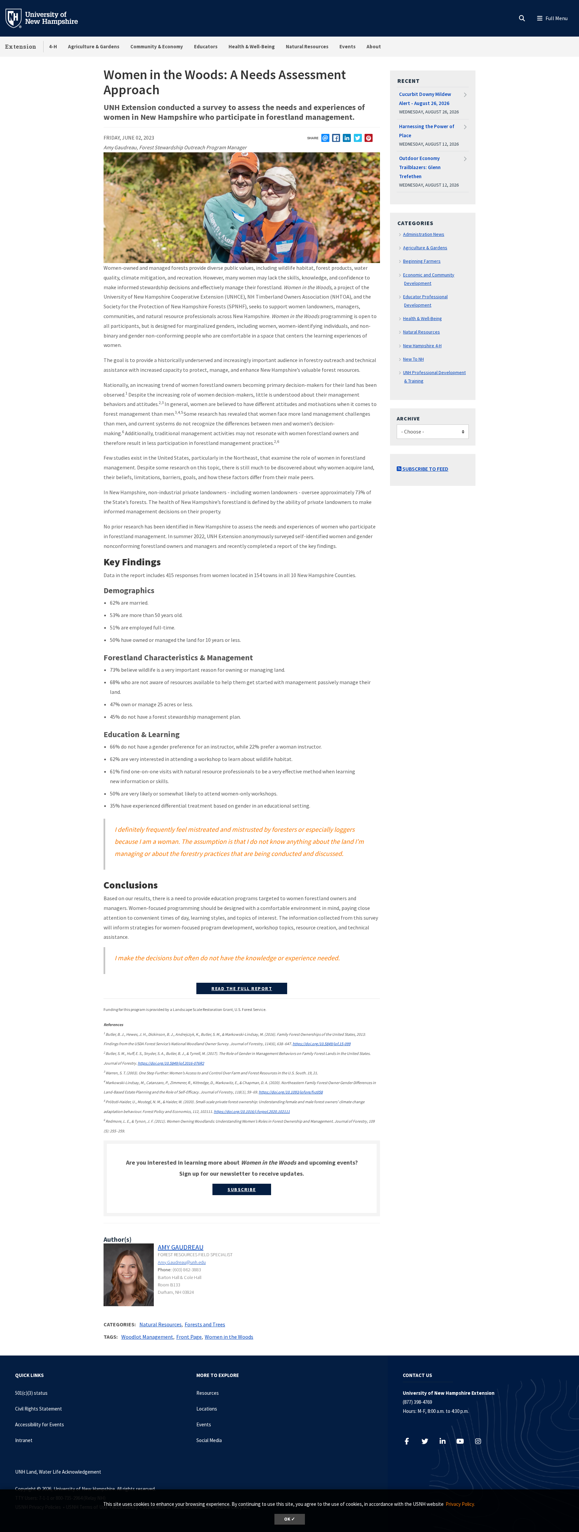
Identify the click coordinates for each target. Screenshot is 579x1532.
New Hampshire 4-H (422, 346)
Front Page (189, 1336)
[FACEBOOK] (336, 138)
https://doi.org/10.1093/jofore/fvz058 (291, 1091)
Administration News (423, 234)
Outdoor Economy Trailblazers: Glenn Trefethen (420, 167)
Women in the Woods (229, 1336)
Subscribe (242, 1189)
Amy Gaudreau (180, 1247)
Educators (205, 46)
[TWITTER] (358, 138)
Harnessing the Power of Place (426, 131)
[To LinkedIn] (445, 1441)
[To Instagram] (481, 1441)
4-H (53, 46)
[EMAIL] (325, 138)
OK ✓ (289, 1519)
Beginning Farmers (422, 261)
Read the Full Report (241, 988)
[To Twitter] (428, 1441)
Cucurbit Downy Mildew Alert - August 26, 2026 (425, 98)
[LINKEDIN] (347, 138)
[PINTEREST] (369, 138)
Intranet (24, 1440)
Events (347, 46)
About (374, 46)
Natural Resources (307, 46)
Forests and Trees (205, 1324)
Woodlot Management (147, 1336)
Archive (408, 418)
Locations (206, 1409)
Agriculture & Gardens (93, 46)
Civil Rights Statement (38, 1409)
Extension (21, 46)
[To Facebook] (410, 1441)
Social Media (209, 1440)
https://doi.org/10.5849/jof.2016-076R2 (171, 1063)
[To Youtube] (463, 1441)
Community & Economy (156, 46)
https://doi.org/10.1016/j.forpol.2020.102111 (252, 1111)
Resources (207, 1393)
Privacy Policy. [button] (460, 1504)
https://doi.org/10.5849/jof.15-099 (321, 1043)
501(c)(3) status (31, 1393)
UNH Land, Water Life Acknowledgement (58, 1472)
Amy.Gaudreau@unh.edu (182, 1262)
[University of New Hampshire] (47, 17)
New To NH (413, 359)
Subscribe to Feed (424, 468)
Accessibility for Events (39, 1424)
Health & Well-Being (252, 46)
